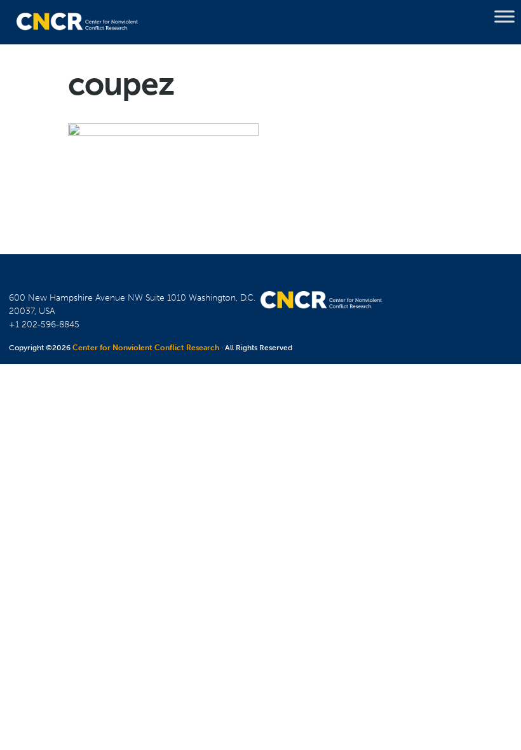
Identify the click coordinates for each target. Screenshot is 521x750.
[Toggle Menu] (504, 17)
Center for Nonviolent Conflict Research (145, 347)
